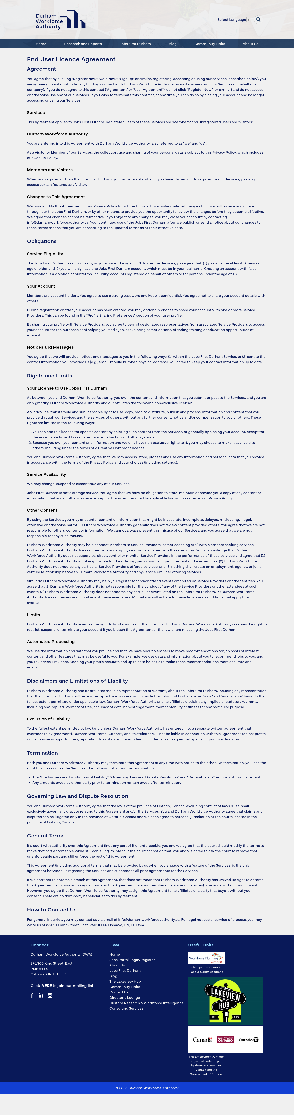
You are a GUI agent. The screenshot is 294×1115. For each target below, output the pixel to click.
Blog (173, 43)
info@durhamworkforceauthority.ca (57, 222)
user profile (172, 315)
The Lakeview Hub (125, 981)
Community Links (209, 43)
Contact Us (118, 992)
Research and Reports (83, 43)
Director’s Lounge (124, 997)
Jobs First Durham (135, 43)
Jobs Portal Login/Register (132, 959)
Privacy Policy (224, 152)
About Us (250, 43)
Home (41, 43)
